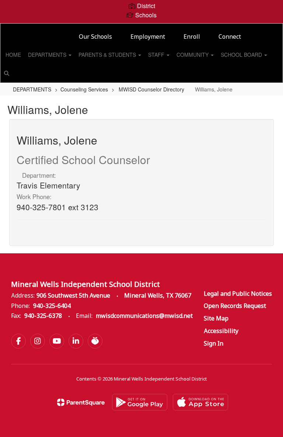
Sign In (213, 344)
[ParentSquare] (80, 402)
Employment (147, 37)
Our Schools (95, 37)
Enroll (192, 37)
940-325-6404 (52, 306)
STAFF (157, 54)
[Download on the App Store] (200, 402)
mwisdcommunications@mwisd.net (144, 316)
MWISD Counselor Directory (151, 89)
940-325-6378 (43, 316)
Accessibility (221, 331)
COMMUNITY (193, 54)
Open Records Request (235, 306)
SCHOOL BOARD (242, 54)
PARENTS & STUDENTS (107, 54)
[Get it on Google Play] (139, 402)
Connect (230, 37)
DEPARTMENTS (48, 54)
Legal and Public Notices (238, 294)
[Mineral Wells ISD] (141, 28)
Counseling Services (84, 89)
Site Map (216, 319)
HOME (13, 54)
